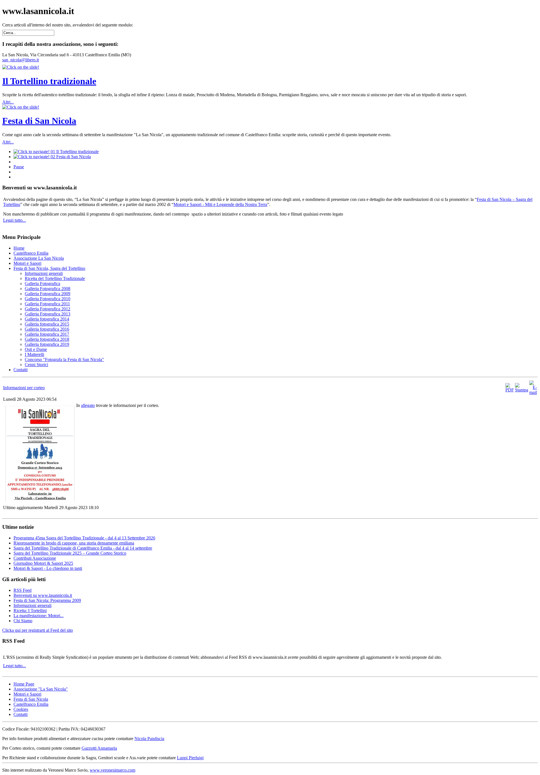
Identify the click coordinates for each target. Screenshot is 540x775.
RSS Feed (23, 590)
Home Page (24, 684)
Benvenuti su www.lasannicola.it (43, 595)
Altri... (8, 102)
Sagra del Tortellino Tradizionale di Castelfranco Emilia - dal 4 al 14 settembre (83, 548)
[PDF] (509, 390)
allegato (88, 405)
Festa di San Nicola (39, 121)
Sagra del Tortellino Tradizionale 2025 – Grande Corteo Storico (70, 553)
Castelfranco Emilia (31, 704)
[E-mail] (533, 392)
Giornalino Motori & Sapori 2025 (43, 563)
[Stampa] (521, 390)
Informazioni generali (32, 605)
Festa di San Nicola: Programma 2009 (47, 600)
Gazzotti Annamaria (99, 748)
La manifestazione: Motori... (39, 615)
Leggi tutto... (14, 220)
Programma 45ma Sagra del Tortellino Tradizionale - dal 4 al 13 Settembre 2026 (84, 538)
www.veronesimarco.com (112, 770)
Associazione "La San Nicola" (41, 689)
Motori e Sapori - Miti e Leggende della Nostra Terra (220, 204)
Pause (19, 166)
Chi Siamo (23, 620)
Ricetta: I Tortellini (30, 610)
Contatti (21, 714)
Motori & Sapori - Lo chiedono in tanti (48, 568)
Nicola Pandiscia (149, 738)
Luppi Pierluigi (190, 757)
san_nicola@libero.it (20, 59)
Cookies (21, 709)
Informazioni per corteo (24, 387)
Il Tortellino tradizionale (49, 81)
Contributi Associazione (35, 558)
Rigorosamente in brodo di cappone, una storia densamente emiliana (74, 543)
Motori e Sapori (27, 694)
